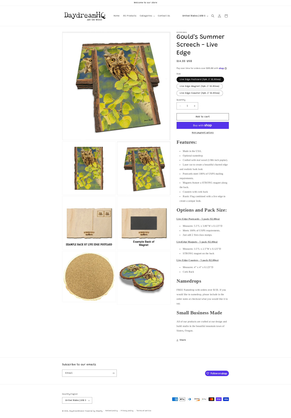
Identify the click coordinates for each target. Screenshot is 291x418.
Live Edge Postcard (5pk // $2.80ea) (200, 79)
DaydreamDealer (77, 411)
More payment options (203, 133)
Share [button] (183, 340)
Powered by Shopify (94, 411)
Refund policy (111, 411)
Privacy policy (127, 411)
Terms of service (144, 411)
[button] (147, 16)
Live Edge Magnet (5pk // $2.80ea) (199, 86)
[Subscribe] (113, 373)
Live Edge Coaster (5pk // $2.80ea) (200, 93)
